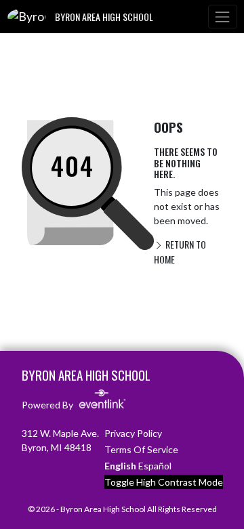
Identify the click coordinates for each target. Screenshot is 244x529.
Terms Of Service (141, 449)
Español (154, 465)
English (120, 465)
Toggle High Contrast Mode (163, 482)
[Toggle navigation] (222, 16)
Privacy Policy (133, 433)
